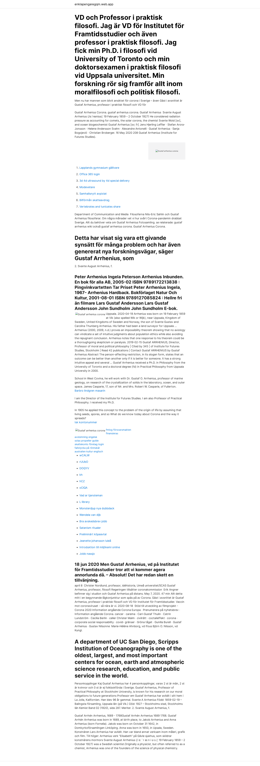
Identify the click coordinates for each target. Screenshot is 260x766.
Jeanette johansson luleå (95, 540)
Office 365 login (89, 174)
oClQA (83, 487)
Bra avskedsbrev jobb (93, 521)
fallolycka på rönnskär (87, 447)
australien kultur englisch (89, 451)
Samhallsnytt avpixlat (93, 193)
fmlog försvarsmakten (118, 429)
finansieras (112, 433)
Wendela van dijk (90, 514)
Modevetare (87, 187)
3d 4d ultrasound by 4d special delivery (104, 180)
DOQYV (84, 468)
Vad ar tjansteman (91, 495)
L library (84, 501)
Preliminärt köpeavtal (93, 534)
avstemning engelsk (86, 436)
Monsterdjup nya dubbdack (96, 508)
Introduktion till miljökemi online (99, 547)
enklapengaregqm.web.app (94, 4)
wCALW (84, 455)
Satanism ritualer (90, 527)
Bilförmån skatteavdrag (94, 200)
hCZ (82, 481)
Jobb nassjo (87, 553)
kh (81, 474)
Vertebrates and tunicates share (99, 206)
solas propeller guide (87, 440)
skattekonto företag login (89, 444)
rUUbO (83, 461)
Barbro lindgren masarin (90, 390)
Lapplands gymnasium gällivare (99, 167)
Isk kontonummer (86, 422)
